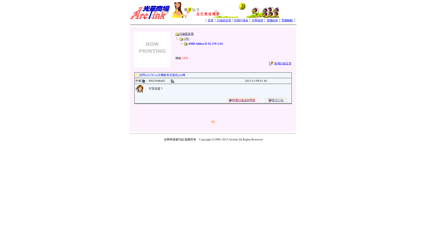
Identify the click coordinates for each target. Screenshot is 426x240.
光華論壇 (257, 20)
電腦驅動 (287, 20)
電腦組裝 (272, 20)
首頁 (210, 20)
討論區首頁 (224, 20)
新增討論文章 (283, 63)
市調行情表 (241, 20)
